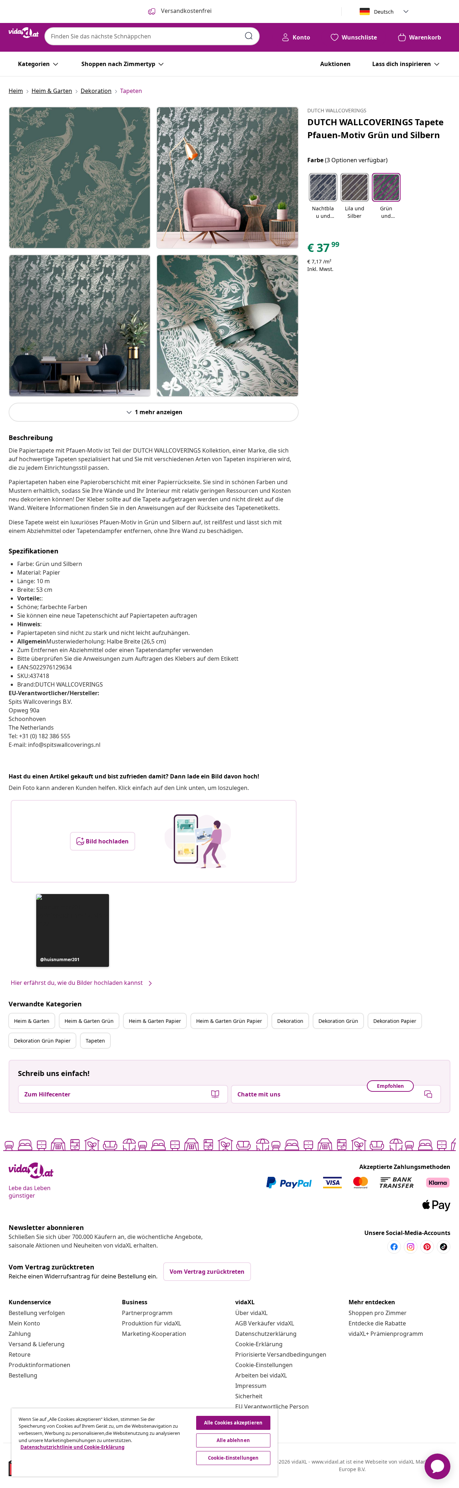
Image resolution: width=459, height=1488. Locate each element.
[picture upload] (197, 841)
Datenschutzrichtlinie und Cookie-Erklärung (72, 1447)
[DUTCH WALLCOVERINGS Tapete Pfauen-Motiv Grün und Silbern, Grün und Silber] (79, 177)
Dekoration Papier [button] (394, 1020)
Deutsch (384, 11)
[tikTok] (443, 1246)
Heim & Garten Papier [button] (155, 1020)
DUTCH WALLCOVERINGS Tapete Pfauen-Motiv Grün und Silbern (375, 128)
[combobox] (152, 36)
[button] (72, 930)
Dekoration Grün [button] (338, 1020)
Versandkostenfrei (186, 11)
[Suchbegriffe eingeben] (249, 36)
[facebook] (394, 1246)
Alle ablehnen (233, 1440)
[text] (323, 249)
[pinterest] (427, 1246)
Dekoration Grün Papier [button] (42, 1040)
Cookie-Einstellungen (264, 1365)
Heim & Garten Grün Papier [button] (229, 1020)
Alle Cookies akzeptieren (233, 1422)
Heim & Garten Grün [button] (89, 1020)
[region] (144, 1442)
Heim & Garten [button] (31, 1020)
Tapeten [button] (95, 1040)
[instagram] (410, 1246)
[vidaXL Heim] (24, 32)
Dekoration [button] (290, 1020)
